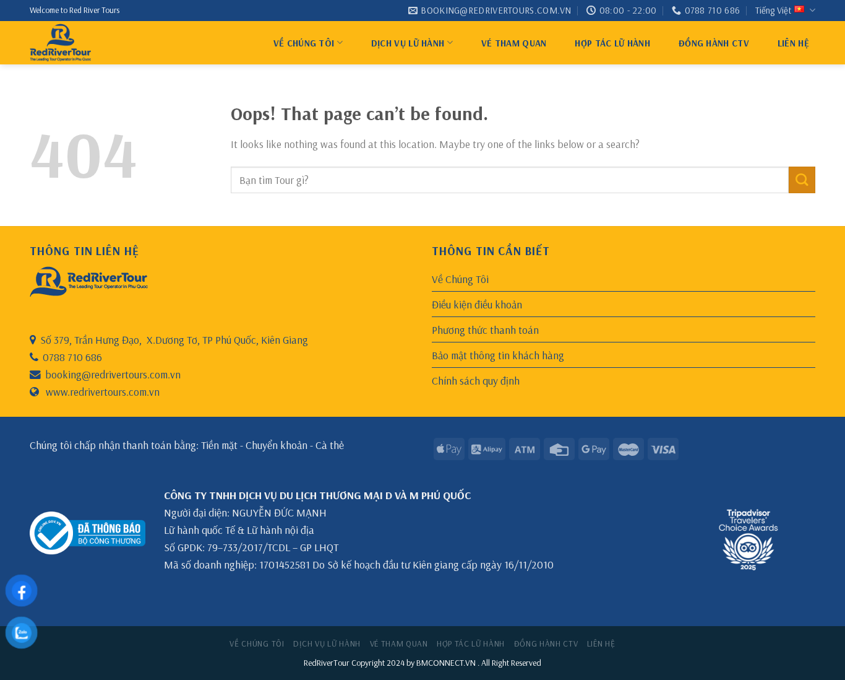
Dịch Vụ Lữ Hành (408, 43)
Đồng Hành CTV (714, 43)
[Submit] (802, 180)
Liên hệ (793, 43)
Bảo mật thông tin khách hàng (498, 355)
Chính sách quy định (476, 380)
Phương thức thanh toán (485, 329)
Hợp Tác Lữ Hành (612, 43)
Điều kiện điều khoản (477, 304)
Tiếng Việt (773, 10)
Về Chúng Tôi (304, 43)
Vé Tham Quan (514, 43)
